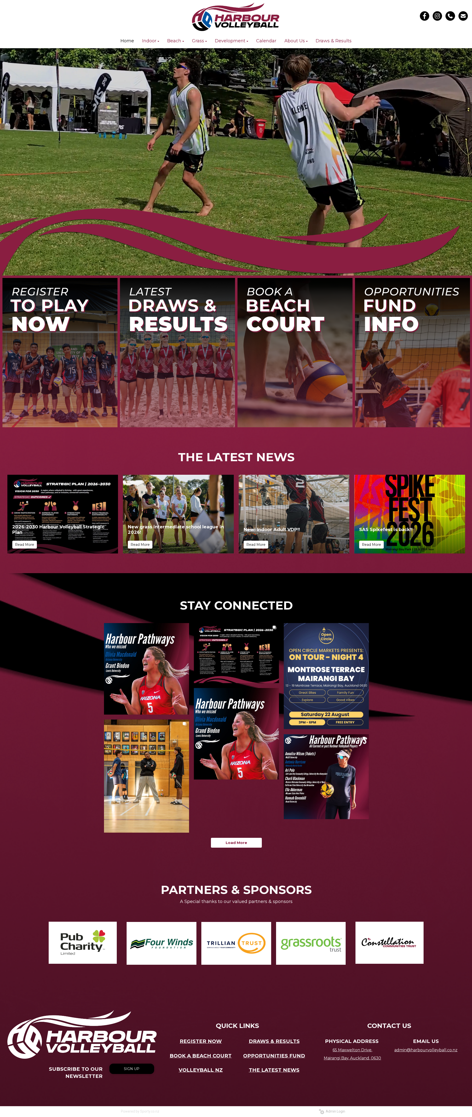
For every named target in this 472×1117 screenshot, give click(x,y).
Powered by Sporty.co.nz (140, 1111)
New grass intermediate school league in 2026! (176, 529)
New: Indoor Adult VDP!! (272, 529)
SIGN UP (131, 1069)
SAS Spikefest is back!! (386, 529)
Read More (24, 544)
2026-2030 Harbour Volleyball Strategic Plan (58, 529)
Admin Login (334, 1111)
